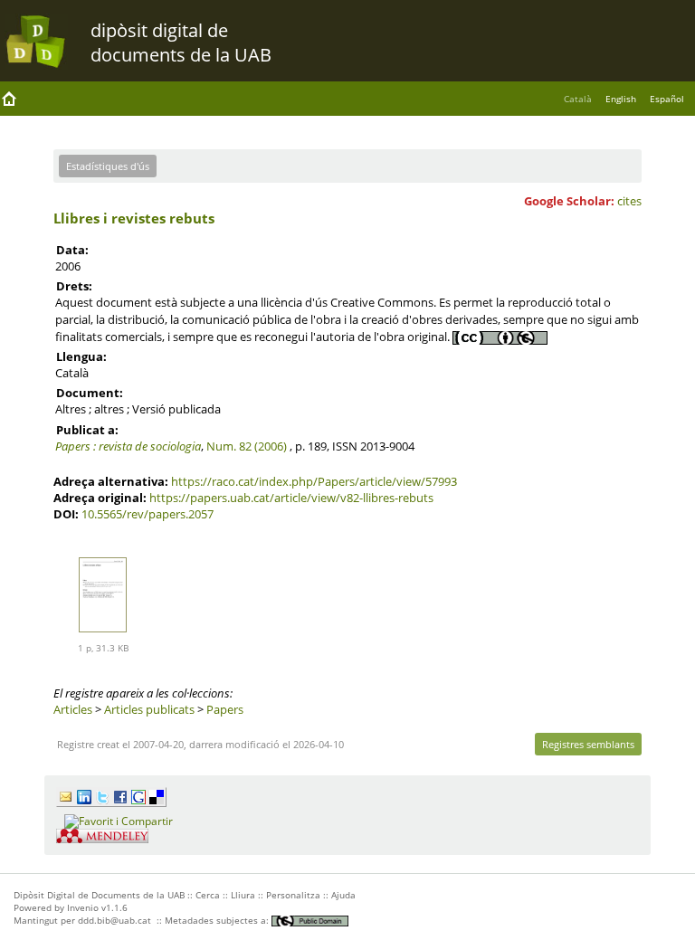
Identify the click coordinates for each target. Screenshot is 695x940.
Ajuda (343, 894)
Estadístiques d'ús (107, 166)
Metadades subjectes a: (218, 920)
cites (629, 201)
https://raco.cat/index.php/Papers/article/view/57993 (314, 481)
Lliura (243, 894)
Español (667, 98)
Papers (224, 709)
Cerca (207, 894)
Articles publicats (149, 709)
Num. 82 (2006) (246, 446)
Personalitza (293, 894)
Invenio (83, 907)
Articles (72, 709)
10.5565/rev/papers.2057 (147, 514)
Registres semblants (588, 744)
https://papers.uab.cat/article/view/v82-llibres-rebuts (291, 497)
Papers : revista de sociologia (128, 446)
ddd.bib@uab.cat (114, 920)
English (620, 98)
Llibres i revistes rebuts (133, 218)
